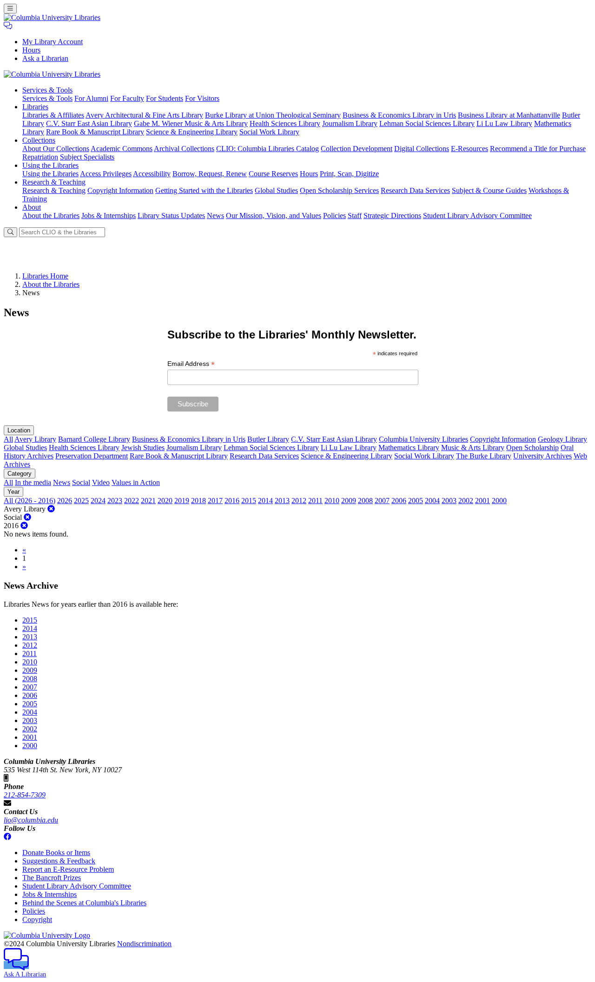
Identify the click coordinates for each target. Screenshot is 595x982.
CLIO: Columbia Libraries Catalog (267, 149)
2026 (64, 500)
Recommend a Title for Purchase (538, 149)
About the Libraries (50, 215)
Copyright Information (120, 190)
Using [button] (50, 165)
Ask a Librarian (45, 58)
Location (18, 430)
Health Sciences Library (285, 123)
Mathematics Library (408, 447)
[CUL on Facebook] (7, 837)
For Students (164, 98)
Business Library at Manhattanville (509, 115)
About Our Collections (55, 149)
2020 (165, 500)
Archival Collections (184, 149)
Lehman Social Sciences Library (427, 123)
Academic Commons (121, 149)
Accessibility (152, 174)
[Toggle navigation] (10, 8)
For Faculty (127, 98)
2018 (198, 500)
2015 (248, 500)
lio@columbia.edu (31, 820)
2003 (449, 500)
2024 (98, 500)
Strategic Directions (392, 215)
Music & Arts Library (472, 447)
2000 (499, 500)
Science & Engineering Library (192, 132)
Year (13, 491)
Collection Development (356, 149)
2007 (382, 500)
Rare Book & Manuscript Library (95, 132)
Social (81, 482)
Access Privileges (106, 174)
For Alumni (91, 98)
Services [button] (47, 90)
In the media (33, 482)
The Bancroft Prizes (51, 878)
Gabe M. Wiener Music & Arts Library (191, 123)
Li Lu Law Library (504, 123)
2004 (432, 500)
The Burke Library (483, 456)
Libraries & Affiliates (53, 115)
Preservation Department (91, 456)
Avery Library (35, 439)
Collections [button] (38, 140)
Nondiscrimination (144, 944)
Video (101, 482)
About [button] (31, 207)
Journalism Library (349, 123)
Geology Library (562, 439)
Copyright (37, 919)
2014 (265, 500)
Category (19, 473)
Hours (31, 50)
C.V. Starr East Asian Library (89, 123)
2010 (331, 500)
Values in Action (136, 482)
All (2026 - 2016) (29, 500)
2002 (465, 500)
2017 (215, 500)
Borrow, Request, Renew (209, 174)
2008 (365, 500)
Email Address (191, 363)
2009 (348, 500)
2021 (148, 500)
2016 (232, 500)
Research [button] (54, 182)
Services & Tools (47, 98)
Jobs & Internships (108, 215)
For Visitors (202, 98)
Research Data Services (415, 190)
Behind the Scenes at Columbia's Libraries (84, 903)
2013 (282, 500)
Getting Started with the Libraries (204, 190)
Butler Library (268, 439)
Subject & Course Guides (489, 190)
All (8, 439)
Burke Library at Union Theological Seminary (273, 115)
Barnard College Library (94, 439)
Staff (355, 215)
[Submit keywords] (10, 232)
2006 (398, 500)
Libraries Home (45, 276)
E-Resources (469, 149)
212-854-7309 (25, 795)
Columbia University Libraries (423, 439)
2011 (315, 500)
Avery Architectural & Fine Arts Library (144, 115)
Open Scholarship (532, 447)
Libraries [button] (35, 107)
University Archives (542, 456)
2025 (81, 500)
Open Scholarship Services (339, 190)
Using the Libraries (50, 174)
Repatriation (40, 157)
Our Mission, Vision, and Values (273, 215)
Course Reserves (273, 174)
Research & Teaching (54, 190)
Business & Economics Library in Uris (399, 115)
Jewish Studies (143, 447)
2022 (131, 500)
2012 (298, 500)
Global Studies (276, 190)
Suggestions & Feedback (58, 861)
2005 (415, 500)
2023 (114, 500)
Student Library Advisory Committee (477, 215)
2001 (482, 500)
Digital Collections (421, 149)
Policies (334, 215)
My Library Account (52, 42)
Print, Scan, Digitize (349, 174)
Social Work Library (269, 132)
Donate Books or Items (56, 852)
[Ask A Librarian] (8, 26)
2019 (181, 500)
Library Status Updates (171, 215)
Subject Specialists (87, 157)
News (215, 215)
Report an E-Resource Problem (68, 869)
